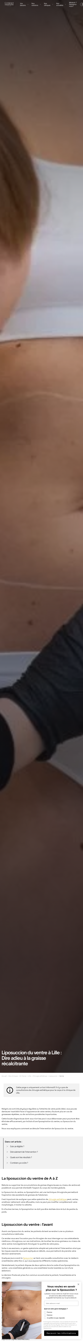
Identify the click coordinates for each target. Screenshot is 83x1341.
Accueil (4, 1076)
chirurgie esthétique (57, 1199)
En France (23, 1076)
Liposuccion (53, 1076)
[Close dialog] (78, 1284)
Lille (29, 1076)
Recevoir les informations (61, 1333)
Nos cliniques (13, 1076)
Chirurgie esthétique (40, 1076)
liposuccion (28, 1258)
